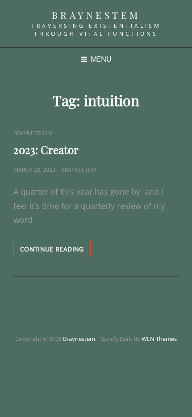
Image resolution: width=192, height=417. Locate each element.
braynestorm (32, 133)
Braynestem (96, 15)
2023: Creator (46, 149)
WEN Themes (159, 339)
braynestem (78, 170)
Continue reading (55, 250)
